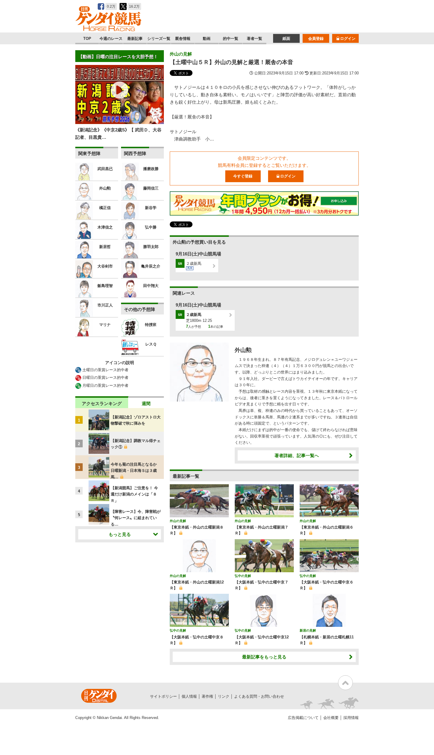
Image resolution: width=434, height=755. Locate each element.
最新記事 (135, 38)
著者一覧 (254, 38)
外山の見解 (181, 53)
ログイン (347, 38)
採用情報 (351, 717)
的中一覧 (230, 38)
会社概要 (331, 717)
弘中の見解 (243, 576)
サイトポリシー (163, 696)
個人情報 (189, 696)
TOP (87, 38)
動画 (207, 38)
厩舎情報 (182, 38)
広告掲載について (303, 717)
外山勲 (243, 350)
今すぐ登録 (242, 176)
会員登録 (316, 38)
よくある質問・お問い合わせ (259, 696)
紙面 (286, 38)
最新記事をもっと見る (264, 656)
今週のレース (111, 38)
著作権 (207, 696)
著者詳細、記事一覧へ (297, 455)
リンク (223, 696)
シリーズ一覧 (158, 38)
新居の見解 (308, 630)
